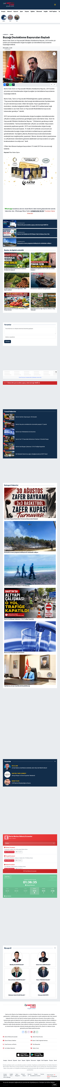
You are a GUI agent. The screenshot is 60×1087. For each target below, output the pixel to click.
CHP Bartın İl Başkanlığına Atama (21, 783)
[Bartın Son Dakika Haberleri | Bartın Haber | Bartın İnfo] (9, 4)
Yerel (55, 1060)
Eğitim (33, 11)
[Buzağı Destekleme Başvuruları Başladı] (30, 67)
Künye (24, 1075)
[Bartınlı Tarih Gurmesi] (7, 774)
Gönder (7, 341)
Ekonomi (39, 11)
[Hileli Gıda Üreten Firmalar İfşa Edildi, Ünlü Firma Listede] (16, 300)
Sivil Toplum (53, 11)
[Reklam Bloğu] (30, 171)
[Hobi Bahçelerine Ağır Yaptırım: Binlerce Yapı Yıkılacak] (43, 300)
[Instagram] (28, 1032)
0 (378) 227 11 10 (9, 860)
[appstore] (23, 1054)
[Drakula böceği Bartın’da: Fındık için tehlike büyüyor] (43, 260)
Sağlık (46, 11)
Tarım (11, 34)
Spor (21, 11)
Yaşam (27, 11)
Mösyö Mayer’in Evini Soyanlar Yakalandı (23, 775)
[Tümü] (55, 761)
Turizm (51, 1060)
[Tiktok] (34, 1032)
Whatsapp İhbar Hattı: (29, 211)
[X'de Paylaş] (7, 84)
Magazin (17, 1075)
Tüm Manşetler (36, 1044)
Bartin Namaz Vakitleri (10, 1040)
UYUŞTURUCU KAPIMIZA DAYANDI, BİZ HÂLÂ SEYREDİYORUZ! (29, 768)
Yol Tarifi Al (19, 851)
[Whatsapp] (37, 1032)
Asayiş (3, 11)
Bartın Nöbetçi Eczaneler (11, 1036)
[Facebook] (23, 1032)
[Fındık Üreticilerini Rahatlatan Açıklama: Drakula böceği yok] (16, 260)
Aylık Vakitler (8, 896)
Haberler (5, 34)
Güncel (9, 11)
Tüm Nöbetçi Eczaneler (30, 871)
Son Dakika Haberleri (10, 1048)
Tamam (54, 1084)
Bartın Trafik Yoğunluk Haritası (40, 1040)
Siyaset (15, 11)
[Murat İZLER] (7, 782)
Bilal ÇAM (15, 765)
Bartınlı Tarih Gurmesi (19, 773)
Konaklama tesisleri (35, 1075)
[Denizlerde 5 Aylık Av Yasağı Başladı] (43, 280)
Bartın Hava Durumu (38, 1036)
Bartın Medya (7, 1077)
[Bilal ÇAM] (7, 767)
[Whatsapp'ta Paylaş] (10, 84)
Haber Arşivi (36, 1048)
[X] (26, 1032)
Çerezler (5, 1085)
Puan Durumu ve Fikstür (10, 1044)
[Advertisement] (30, 197)
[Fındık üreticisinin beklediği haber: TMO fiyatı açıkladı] (16, 280)
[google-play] (37, 1054)
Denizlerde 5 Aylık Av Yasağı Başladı (40, 288)
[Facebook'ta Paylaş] (5, 84)
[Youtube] (31, 1032)
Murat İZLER (15, 781)
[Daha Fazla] (13, 84)
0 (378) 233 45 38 (10, 851)
